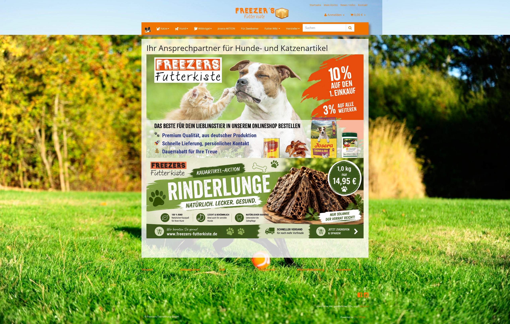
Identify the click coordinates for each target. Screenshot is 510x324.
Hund (182, 28)
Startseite (315, 5)
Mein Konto (331, 5)
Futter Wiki (271, 28)
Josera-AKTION (226, 28)
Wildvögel (204, 28)
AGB (222, 269)
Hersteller (292, 28)
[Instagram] (366, 294)
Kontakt (363, 5)
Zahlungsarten (190, 269)
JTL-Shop (360, 317)
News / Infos (347, 5)
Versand (147, 269)
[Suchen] (350, 28)
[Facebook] (359, 294)
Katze (164, 28)
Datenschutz (266, 269)
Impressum (343, 269)
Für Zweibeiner (250, 28)
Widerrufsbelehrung (310, 269)
